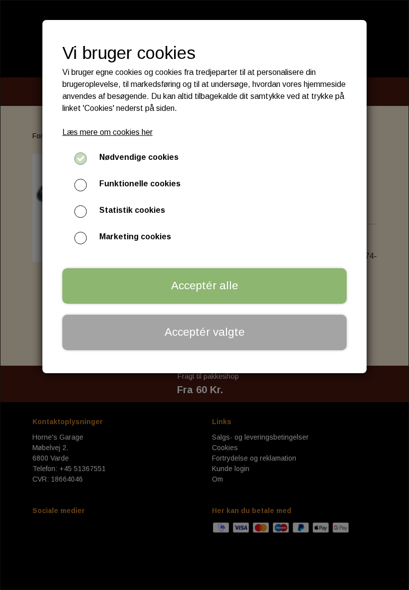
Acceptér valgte (205, 332)
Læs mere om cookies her (107, 132)
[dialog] (204, 295)
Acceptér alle (204, 285)
